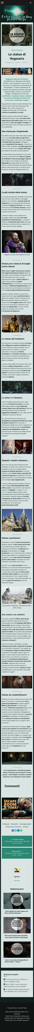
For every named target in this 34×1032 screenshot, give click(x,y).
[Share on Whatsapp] (21, 830)
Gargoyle (14, 570)
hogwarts (15, 824)
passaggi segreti (26, 824)
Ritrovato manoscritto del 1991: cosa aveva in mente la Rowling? (16, 936)
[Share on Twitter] (15, 830)
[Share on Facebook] (13, 830)
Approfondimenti (17, 50)
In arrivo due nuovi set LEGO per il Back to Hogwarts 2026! (16, 980)
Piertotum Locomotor (14, 827)
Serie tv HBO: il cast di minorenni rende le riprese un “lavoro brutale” (15, 985)
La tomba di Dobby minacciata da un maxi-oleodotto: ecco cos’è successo (16, 990)
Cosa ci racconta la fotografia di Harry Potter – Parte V (16, 961)
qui (21, 735)
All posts (17, 880)
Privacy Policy (12, 1008)
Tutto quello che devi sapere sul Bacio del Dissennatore (16, 912)
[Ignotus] (17, 870)
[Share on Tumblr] (18, 830)
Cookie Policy (22, 1008)
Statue (26, 827)
